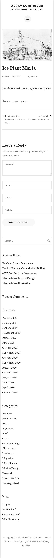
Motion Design (10, 468)
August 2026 (9, 317)
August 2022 (9, 337)
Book (5, 423)
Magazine (7, 458)
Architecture (12, 101)
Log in (6, 504)
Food (5, 433)
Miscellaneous (10, 463)
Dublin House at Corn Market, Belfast (23, 268)
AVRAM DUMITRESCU (27, 6)
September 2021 (11, 352)
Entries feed (9, 509)
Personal (23, 101)
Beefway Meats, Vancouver (17, 263)
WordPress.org (10, 519)
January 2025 (9, 322)
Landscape (8, 453)
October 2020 (10, 357)
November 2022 (11, 332)
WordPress (26, 545)
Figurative (8, 428)
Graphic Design (11, 443)
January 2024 (9, 327)
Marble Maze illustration (16, 283)
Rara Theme (32, 541)
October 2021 (10, 347)
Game (5, 438)
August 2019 (9, 377)
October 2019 (10, 372)
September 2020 (11, 362)
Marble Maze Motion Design (18, 278)
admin (34, 76)
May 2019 (8, 382)
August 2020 (9, 367)
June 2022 (8, 342)
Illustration (8, 448)
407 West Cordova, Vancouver (19, 273)
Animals (7, 413)
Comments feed (11, 514)
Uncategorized (10, 483)
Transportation (10, 478)
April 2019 (8, 387)
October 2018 (10, 392)
